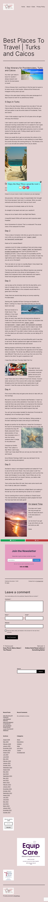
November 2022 (7, 789)
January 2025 (6, 763)
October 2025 (7, 750)
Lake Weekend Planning (7, 719)
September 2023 (7, 776)
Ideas (18, 746)
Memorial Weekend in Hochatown (8, 723)
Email (27, 614)
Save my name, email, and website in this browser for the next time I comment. (23, 631)
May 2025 (5, 759)
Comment (8, 599)
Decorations (20, 742)
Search (19, 668)
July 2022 (5, 797)
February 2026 (7, 744)
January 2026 (6, 746)
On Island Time (35, 504)
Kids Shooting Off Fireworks (8, 716)
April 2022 (6, 804)
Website (7, 622)
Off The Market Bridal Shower (7, 726)
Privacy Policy (41, 6)
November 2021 (7, 810)
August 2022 (6, 795)
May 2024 (5, 771)
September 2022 (7, 793)
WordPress (17, 896)
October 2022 (7, 791)
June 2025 (6, 757)
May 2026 (5, 742)
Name (7, 614)
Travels (19, 750)
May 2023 (5, 778)
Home (23, 6)
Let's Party (20, 748)
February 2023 (7, 784)
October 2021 (6, 812)
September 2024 (7, 767)
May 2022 (5, 801)
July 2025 (5, 754)
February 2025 (7, 761)
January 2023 (6, 786)
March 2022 (6, 806)
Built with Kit (24, 567)
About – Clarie (31, 6)
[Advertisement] (24, 26)
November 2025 (7, 748)
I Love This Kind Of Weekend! (8, 729)
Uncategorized (39, 581)
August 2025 (6, 752)
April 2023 (6, 780)
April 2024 (6, 774)
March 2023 (6, 782)
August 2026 (6, 739)
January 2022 (6, 808)
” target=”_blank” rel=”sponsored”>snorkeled (29, 324)
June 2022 (6, 799)
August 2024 (6, 769)
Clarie (7, 583)
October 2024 (7, 765)
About (18, 739)
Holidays (19, 744)
